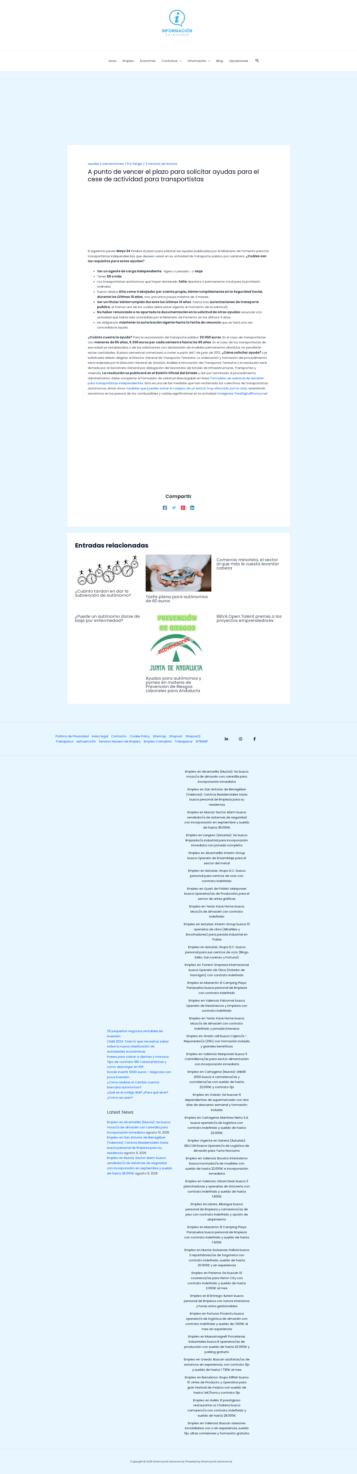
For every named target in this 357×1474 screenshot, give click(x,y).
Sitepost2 (193, 736)
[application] (180, 61)
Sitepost (175, 736)
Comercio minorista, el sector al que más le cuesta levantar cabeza (248, 564)
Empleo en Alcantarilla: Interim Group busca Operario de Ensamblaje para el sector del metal (216, 858)
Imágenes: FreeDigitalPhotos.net (243, 393)
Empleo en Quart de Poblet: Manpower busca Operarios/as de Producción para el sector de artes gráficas (216, 893)
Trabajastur (64, 741)
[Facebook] (165, 507)
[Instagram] (240, 739)
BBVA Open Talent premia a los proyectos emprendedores (249, 618)
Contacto (118, 736)
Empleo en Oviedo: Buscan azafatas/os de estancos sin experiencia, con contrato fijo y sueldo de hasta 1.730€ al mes (217, 1364)
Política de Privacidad (72, 736)
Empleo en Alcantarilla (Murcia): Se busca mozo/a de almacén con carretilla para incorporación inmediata (138, 1127)
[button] (257, 61)
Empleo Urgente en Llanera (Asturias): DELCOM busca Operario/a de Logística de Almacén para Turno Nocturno (216, 1145)
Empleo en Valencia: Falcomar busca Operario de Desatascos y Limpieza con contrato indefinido (216, 1005)
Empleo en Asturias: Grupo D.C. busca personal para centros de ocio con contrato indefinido (216, 875)
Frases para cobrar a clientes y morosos (138, 1056)
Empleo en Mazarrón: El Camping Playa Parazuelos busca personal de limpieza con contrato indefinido (217, 988)
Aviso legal (100, 736)
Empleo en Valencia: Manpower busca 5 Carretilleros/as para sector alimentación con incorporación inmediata (217, 1059)
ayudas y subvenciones (106, 163)
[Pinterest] (183, 507)
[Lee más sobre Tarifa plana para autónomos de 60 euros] (178, 573)
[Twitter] (174, 507)
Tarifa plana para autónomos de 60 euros (177, 599)
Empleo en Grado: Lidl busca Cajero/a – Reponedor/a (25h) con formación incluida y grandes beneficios (217, 1041)
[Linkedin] (192, 507)
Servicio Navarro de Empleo (120, 741)
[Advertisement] (178, 114)
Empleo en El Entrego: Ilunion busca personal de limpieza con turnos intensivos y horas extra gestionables (217, 1301)
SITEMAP (202, 741)
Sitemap (159, 736)
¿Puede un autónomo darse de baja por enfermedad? (107, 618)
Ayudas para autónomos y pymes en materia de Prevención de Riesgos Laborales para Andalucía (173, 684)
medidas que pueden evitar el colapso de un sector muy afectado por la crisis (186, 388)
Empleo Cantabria (158, 741)
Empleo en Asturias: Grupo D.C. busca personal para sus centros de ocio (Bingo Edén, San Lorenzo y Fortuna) (217, 952)
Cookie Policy (140, 736)
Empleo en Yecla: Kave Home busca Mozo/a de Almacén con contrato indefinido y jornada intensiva (216, 1023)
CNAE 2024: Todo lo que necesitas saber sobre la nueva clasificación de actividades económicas (138, 1046)
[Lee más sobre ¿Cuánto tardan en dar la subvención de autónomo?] (108, 570)
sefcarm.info (86, 741)
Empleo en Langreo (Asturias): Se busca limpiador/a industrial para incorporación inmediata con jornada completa (217, 840)
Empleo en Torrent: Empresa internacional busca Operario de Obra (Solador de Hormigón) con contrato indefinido (217, 970)
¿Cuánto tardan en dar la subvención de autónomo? (103, 593)
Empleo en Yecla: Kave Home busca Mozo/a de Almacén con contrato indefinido (216, 911)
